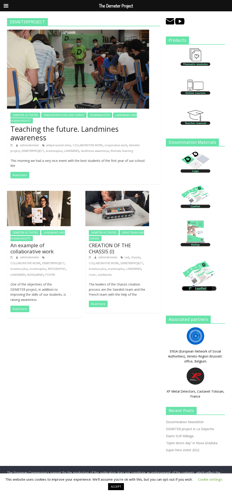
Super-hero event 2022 (182, 450)
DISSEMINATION (100, 115)
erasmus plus (19, 269)
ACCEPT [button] (116, 486)
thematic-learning (122, 151)
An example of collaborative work (32, 248)
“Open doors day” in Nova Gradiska (192, 443)
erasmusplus (54, 151)
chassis (135, 257)
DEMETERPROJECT (33, 151)
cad (126, 257)
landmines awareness (95, 151)
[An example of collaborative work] (39, 193)
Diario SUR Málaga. (180, 436)
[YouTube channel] (180, 20)
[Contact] (170, 20)
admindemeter (30, 145)
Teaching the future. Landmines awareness (64, 133)
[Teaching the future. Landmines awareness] (78, 32)
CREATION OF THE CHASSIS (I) (110, 248)
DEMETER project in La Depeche (190, 429)
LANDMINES (71, 151)
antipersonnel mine (58, 145)
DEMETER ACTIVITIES (25, 115)
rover (92, 275)
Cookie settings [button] (210, 479)
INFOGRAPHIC (57, 269)
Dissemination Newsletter (185, 422)
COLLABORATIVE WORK (88, 145)
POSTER (50, 275)
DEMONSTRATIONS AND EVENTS (64, 115)
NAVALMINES (35, 275)
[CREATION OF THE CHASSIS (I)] (117, 193)
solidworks (105, 275)
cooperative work (115, 145)
